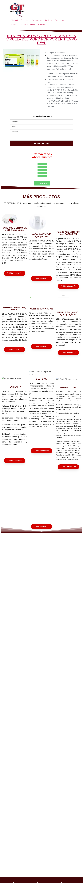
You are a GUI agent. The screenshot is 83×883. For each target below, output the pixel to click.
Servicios (24, 20)
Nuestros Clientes (28, 24)
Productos (59, 20)
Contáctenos (43, 24)
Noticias (14, 24)
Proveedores (37, 20)
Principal (14, 20)
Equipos (48, 20)
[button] (21, 75)
